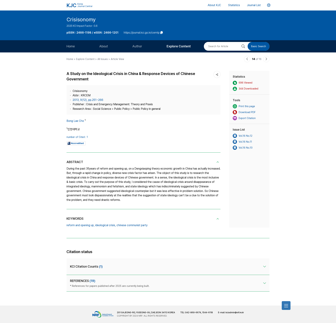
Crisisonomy (81, 19)
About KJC (214, 5)
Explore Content (179, 46)
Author (137, 46)
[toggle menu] (286, 305)
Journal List (254, 5)
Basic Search (258, 46)
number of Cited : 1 (77, 137)
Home (70, 46)
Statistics (234, 5)
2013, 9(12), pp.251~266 (88, 100)
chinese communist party (132, 225)
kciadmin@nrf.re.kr (235, 312)
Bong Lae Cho (75, 121)
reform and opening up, (80, 225)
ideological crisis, (105, 225)
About (103, 46)
